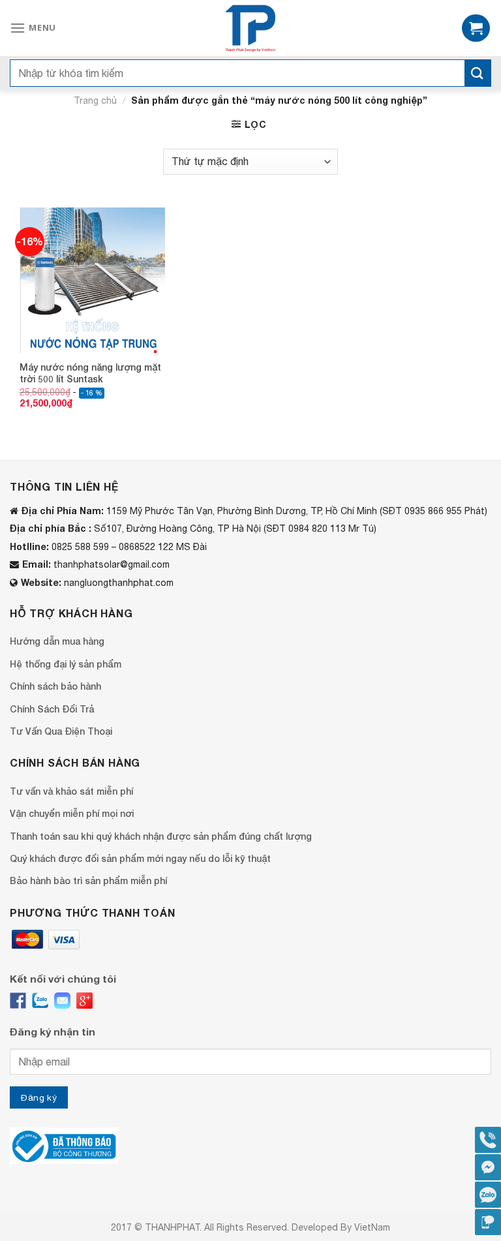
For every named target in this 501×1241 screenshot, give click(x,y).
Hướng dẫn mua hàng (57, 641)
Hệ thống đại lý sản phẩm (65, 663)
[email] (62, 1000)
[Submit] (477, 73)
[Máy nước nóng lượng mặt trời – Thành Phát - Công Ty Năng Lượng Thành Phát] (251, 28)
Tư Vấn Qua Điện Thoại (61, 731)
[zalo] (40, 1000)
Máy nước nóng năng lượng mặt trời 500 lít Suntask (90, 372)
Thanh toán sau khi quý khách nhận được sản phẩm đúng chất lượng (161, 836)
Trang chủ (95, 100)
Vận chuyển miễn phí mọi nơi (72, 813)
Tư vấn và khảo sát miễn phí (71, 791)
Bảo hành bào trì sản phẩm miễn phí (88, 880)
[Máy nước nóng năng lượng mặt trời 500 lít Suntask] (92, 280)
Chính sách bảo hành (55, 686)
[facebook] (18, 1000)
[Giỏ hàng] (476, 28)
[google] (84, 1000)
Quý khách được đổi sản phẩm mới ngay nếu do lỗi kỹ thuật (140, 858)
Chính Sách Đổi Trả (52, 708)
